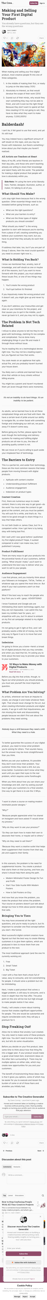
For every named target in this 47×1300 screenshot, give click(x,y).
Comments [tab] (7, 1167)
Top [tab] (4, 1195)
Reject (25, 1297)
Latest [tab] (10, 1195)
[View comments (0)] (12, 38)
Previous (9, 1151)
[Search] (43, 1195)
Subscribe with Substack (25, 1262)
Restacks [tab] (17, 1167)
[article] (23, 1209)
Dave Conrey (12, 30)
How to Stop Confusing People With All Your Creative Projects (18, 1203)
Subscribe (33, 3)
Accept (32, 1297)
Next (39, 1151)
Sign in (42, 3)
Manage (17, 1297)
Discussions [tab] (19, 1195)
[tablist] (12, 1167)
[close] (40, 1216)
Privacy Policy (24, 1272)
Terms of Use (36, 1268)
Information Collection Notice (31, 1270)
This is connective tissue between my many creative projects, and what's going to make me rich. (18, 1208)
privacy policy (24, 1293)
